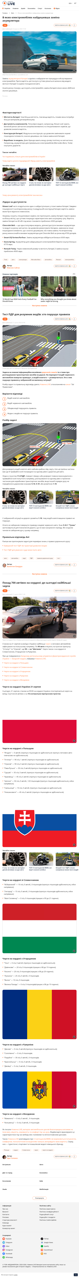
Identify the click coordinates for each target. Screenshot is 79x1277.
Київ (41, 1181)
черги (48, 644)
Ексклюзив (6, 1181)
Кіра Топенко (12, 1158)
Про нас (5, 1209)
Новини (16, 8)
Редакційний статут (47, 1214)
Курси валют (7, 1226)
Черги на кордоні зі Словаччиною (18, 667)
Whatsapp (9, 1257)
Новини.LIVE (45, 384)
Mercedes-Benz (35, 259)
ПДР (31, 558)
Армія (23, 8)
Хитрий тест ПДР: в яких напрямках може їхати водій (67, 507)
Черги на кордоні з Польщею (16, 663)
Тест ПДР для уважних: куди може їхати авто (22, 550)
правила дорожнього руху (45, 558)
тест (58, 558)
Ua (70, 3)
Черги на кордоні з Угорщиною (17, 671)
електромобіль (69, 259)
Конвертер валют (8, 1228)
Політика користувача (47, 1209)
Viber (7, 1246)
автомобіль (48, 259)
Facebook (9, 1254)
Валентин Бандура (14, 566)
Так (76, 1275)
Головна (5, 13)
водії (24, 558)
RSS (45, 1254)
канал (68, 384)
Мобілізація (44, 1189)
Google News (48, 1242)
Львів (4, 1189)
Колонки (48, 8)
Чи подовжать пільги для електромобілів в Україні (23, 156)
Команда (5, 1223)
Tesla (5, 259)
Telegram (9, 1242)
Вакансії (5, 1212)
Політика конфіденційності (49, 1212)
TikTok (46, 1239)
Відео (58, 8)
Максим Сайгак (13, 268)
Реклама (5, 1217)
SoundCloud (48, 1250)
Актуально (6, 1165)
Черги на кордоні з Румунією (16, 676)
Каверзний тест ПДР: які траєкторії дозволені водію (25, 546)
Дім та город (7, 1173)
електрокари (23, 259)
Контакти (5, 1214)
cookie (15, 1275)
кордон (16, 1150)
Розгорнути (39, 1198)
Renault (58, 259)
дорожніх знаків (49, 372)
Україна (7, 8)
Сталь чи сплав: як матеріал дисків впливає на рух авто (40, 184)
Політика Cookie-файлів (48, 1220)
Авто (12, 13)
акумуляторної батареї (18, 78)
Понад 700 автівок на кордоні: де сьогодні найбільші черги (14, 184)
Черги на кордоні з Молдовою (16, 680)
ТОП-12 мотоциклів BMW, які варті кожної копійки (67, 184)
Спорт (40, 8)
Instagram (9, 1250)
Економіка (31, 8)
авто (13, 259)
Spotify (46, 1246)
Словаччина (26, 1150)
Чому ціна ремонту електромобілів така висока (22, 195)
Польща (6, 1150)
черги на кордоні (47, 1150)
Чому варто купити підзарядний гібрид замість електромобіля (28, 161)
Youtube (9, 1239)
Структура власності (9, 1220)
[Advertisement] (39, 102)
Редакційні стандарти (47, 1217)
